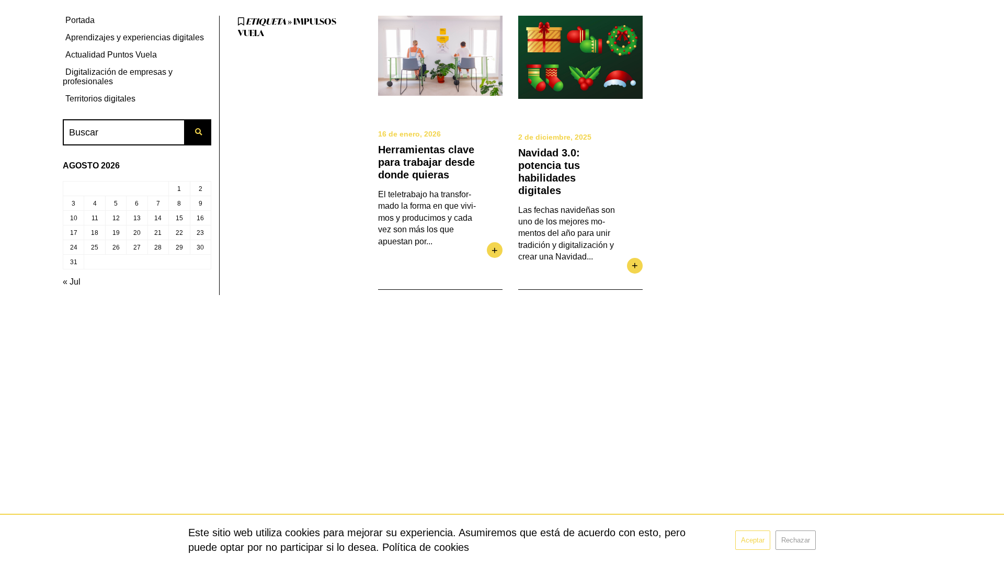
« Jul (72, 281)
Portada (80, 20)
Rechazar (795, 540)
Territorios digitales (100, 98)
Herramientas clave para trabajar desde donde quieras (426, 162)
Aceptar (753, 540)
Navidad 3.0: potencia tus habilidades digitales (549, 171)
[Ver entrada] (440, 56)
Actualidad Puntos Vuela (111, 54)
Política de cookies (425, 547)
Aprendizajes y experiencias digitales (134, 37)
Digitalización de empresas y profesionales (118, 76)
